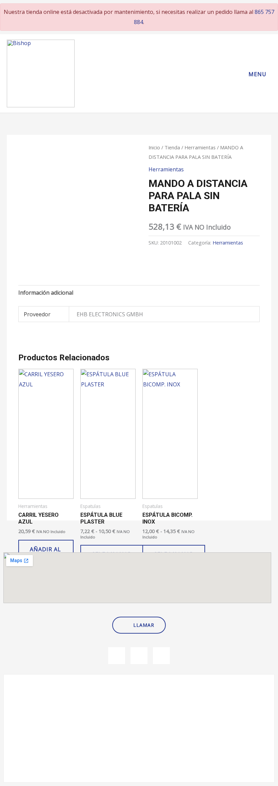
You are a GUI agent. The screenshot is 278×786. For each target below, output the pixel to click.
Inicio (154, 147)
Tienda (172, 147)
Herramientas (200, 147)
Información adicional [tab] (45, 292)
